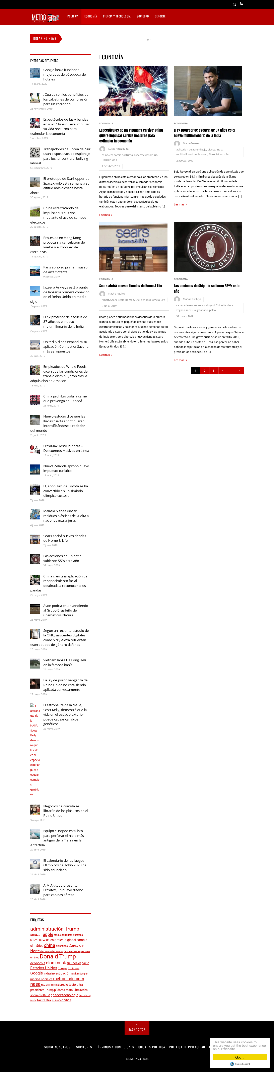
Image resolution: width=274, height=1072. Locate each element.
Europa (62, 968)
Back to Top (137, 1029)
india (219, 149)
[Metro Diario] (45, 22)
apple (48, 934)
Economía (90, 16)
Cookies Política (151, 1047)
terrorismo (84, 995)
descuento (45, 951)
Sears (113, 300)
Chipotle (221, 305)
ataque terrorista (63, 934)
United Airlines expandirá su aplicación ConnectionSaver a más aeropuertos (65, 346)
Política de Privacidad (187, 1047)
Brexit (42, 940)
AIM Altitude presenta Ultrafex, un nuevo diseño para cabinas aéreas (63, 890)
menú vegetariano (197, 310)
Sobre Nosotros (57, 1047)
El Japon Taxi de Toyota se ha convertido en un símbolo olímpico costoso (65, 491)
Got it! (240, 1057)
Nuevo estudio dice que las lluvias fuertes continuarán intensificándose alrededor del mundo (57, 423)
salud (46, 995)
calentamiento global (61, 940)
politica (55, 984)
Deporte (160, 16)
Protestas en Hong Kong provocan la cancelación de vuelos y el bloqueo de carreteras (57, 244)
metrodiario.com (68, 978)
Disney (211, 149)
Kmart (105, 300)
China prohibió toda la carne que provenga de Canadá (65, 398)
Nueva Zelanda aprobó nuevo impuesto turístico (66, 468)
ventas (65, 1000)
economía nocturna (121, 155)
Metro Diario (135, 1059)
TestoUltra (44, 1000)
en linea (72, 963)
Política (72, 16)
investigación (60, 973)
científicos (62, 945)
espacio (83, 963)
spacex (56, 995)
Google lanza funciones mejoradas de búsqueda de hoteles (102, 38)
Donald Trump (58, 956)
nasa (35, 984)
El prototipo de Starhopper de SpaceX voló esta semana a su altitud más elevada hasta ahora (59, 185)
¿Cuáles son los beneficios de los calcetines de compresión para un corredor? (65, 99)
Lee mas (104, 214)
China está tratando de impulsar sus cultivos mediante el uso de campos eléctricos (58, 215)
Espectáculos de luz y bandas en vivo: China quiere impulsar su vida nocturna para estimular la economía (131, 135)
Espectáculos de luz (145, 155)
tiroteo (55, 1000)
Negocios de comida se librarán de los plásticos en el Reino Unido (65, 811)
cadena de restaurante (189, 305)
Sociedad (143, 16)
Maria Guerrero (192, 143)
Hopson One (109, 160)
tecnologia (70, 995)
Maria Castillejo (192, 299)
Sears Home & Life (129, 300)
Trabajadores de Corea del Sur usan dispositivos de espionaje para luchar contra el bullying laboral (60, 156)
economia (37, 963)
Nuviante (45, 985)
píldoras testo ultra (67, 990)
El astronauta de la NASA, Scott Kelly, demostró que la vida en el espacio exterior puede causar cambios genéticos (65, 714)
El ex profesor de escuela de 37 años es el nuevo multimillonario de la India (204, 132)
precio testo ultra (71, 985)
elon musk (56, 962)
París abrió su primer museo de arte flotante (65, 269)
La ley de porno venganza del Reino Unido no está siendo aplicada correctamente (65, 685)
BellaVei (34, 940)
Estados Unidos (43, 968)
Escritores (83, 1047)
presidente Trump (42, 990)
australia (78, 934)
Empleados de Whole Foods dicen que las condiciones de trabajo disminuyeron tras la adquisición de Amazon (59, 373)
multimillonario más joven (191, 154)
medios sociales (41, 979)
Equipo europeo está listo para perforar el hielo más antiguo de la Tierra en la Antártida (57, 837)
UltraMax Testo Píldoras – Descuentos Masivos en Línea (66, 448)
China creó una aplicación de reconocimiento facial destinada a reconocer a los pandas (58, 583)
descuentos (57, 951)
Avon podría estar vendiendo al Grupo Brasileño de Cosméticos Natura (65, 610)
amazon (36, 935)
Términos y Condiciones (115, 1047)
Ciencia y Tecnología (117, 16)
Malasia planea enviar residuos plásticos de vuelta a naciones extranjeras (66, 516)
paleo (212, 310)
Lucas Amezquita (118, 148)
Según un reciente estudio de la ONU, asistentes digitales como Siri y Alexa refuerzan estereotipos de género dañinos (59, 637)
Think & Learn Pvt (219, 154)
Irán (73, 973)
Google (36, 973)
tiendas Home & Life (153, 300)
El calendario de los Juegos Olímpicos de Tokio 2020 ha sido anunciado (64, 865)
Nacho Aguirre (116, 293)
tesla (33, 1000)
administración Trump (54, 929)
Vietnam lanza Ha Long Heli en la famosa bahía (64, 662)
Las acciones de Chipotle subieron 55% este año (62, 558)
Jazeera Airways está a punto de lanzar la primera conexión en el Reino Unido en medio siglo (59, 294)
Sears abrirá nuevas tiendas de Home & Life (130, 286)
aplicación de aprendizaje (191, 149)
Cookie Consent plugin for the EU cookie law (240, 1064)
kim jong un (81, 973)
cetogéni (209, 305)
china (105, 155)
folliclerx (73, 968)
